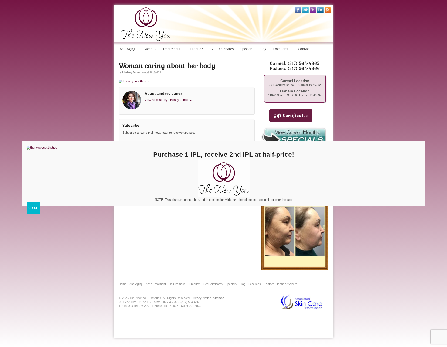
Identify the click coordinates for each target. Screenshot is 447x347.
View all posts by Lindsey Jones (168, 100)
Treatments (171, 49)
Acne (148, 49)
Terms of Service (287, 284)
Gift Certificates (222, 49)
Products (197, 49)
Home (122, 284)
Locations (280, 49)
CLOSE (33, 208)
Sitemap (218, 298)
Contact (304, 49)
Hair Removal (177, 284)
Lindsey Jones (131, 72)
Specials (246, 49)
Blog (262, 49)
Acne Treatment (156, 284)
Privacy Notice (201, 298)
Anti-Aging (127, 49)
